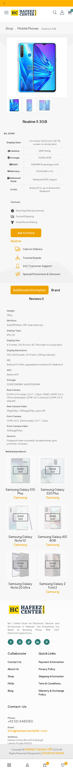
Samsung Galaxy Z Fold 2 (52, 585)
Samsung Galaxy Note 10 (20, 538)
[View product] (31, 459)
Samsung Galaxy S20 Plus (53, 491)
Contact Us (14, 661)
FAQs (11, 683)
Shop (9, 28)
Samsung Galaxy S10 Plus (20, 491)
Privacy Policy (47, 669)
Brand (55, 290)
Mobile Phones (28, 28)
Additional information (29, 290)
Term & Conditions (50, 683)
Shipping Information (51, 676)
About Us (13, 669)
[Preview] (31, 469)
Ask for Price (25, 233)
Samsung (20, 497)
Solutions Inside (52, 753)
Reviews (36, 299)
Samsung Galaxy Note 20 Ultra (20, 585)
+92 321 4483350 (20, 721)
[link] (23, 12)
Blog (10, 690)
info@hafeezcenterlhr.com (27, 731)
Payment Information (51, 661)
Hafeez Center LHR (38, 749)
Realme (16, 241)
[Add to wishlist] (31, 464)
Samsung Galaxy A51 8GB (52, 538)
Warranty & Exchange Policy (51, 692)
